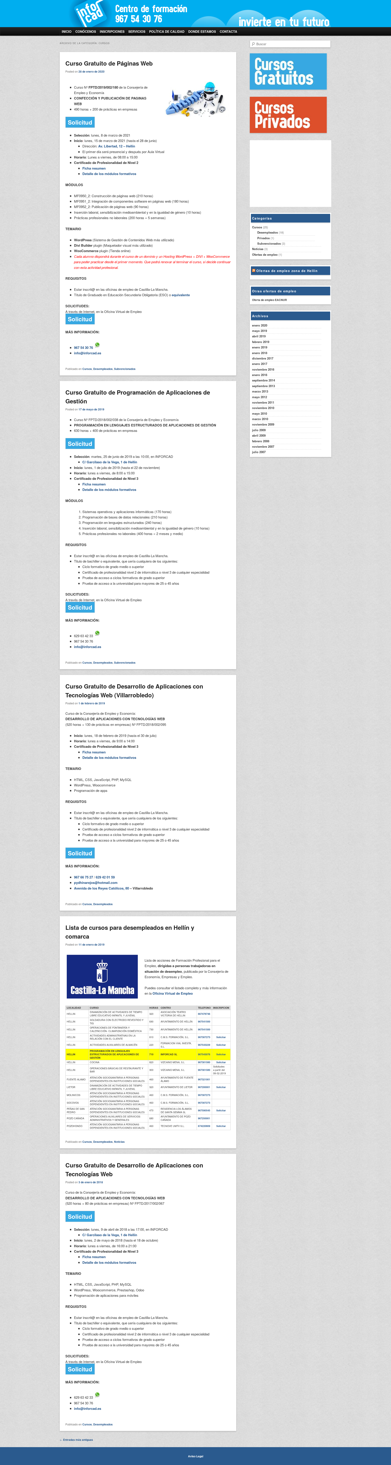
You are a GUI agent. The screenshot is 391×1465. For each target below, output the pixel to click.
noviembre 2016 (263, 369)
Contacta (228, 31)
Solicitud (80, 122)
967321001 (204, 1079)
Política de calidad (166, 31)
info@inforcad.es (87, 352)
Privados (263, 238)
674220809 (204, 1126)
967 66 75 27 (83, 877)
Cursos (87, 369)
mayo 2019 (259, 331)
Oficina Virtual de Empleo (173, 993)
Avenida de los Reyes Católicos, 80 (101, 888)
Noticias (119, 1142)
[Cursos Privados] (288, 132)
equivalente (181, 294)
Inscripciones (112, 31)
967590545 (204, 1110)
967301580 (204, 1062)
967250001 (204, 1118)
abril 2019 (259, 336)
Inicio (67, 31)
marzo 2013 (260, 391)
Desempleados (103, 369)
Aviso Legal (195, 1456)
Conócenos (85, 31)
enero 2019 (259, 347)
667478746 (204, 1013)
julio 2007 (259, 452)
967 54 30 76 (83, 347)
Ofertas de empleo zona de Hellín (287, 270)
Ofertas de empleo (265, 254)
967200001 (204, 1087)
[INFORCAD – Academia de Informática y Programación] (165, 13)
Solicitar (221, 1037)
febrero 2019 (260, 342)
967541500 (204, 1021)
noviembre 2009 (263, 424)
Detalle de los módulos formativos (109, 173)
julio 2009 (259, 430)
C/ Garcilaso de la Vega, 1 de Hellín (109, 461)
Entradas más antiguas (76, 1440)
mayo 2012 (259, 397)
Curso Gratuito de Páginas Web (109, 63)
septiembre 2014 (263, 380)
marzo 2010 (260, 419)
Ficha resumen (94, 168)
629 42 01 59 (105, 877)
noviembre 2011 (263, 402)
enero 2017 (259, 364)
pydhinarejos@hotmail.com (95, 882)
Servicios (136, 31)
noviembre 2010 (263, 408)
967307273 (204, 1037)
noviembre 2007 (263, 446)
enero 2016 (259, 375)
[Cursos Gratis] (288, 88)
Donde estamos (202, 31)
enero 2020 (259, 325)
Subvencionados (125, 369)
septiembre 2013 (263, 386)
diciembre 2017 (262, 358)
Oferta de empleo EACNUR (269, 300)
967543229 (204, 1044)
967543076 (204, 1054)
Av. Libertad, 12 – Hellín (116, 146)
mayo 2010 (259, 413)
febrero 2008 (260, 441)
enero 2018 (259, 353)
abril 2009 (259, 435)
